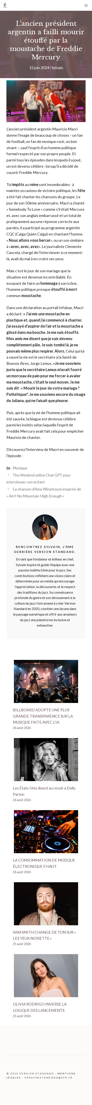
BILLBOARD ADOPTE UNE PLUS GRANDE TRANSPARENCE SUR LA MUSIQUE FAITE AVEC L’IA (43, 716)
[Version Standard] (5, 5)
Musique (20, 468)
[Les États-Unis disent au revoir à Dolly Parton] (46, 777)
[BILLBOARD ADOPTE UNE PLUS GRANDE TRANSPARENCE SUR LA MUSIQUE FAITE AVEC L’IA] (46, 699)
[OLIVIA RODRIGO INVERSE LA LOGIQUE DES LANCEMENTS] (46, 994)
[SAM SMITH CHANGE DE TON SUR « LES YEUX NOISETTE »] (46, 922)
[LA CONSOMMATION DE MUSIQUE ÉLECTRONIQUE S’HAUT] (46, 850)
